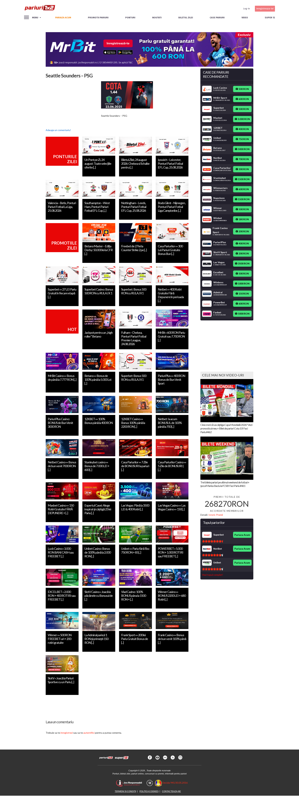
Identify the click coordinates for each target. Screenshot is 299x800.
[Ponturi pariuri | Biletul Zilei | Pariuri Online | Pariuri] (39, 8)
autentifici (88, 732)
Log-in (246, 8)
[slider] (212, 541)
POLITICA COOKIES (148, 791)
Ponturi (130, 17)
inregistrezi (67, 732)
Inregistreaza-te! (265, 8)
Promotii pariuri (98, 17)
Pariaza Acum (242, 534)
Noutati (157, 17)
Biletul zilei (185, 17)
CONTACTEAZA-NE (171, 791)
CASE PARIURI (217, 17)
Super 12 (270, 17)
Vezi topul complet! (212, 574)
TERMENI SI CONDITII (125, 791)
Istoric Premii (216, 514)
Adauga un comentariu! (58, 130)
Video (245, 17)
